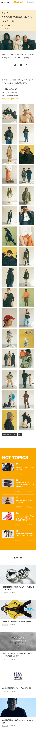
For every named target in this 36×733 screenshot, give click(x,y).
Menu (6, 2)
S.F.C (19, 434)
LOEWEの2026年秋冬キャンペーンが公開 (16, 622)
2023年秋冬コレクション (9, 434)
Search (31, 2)
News (18, 474)
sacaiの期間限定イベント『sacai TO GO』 (17, 688)
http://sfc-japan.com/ (10, 99)
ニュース (5, 13)
